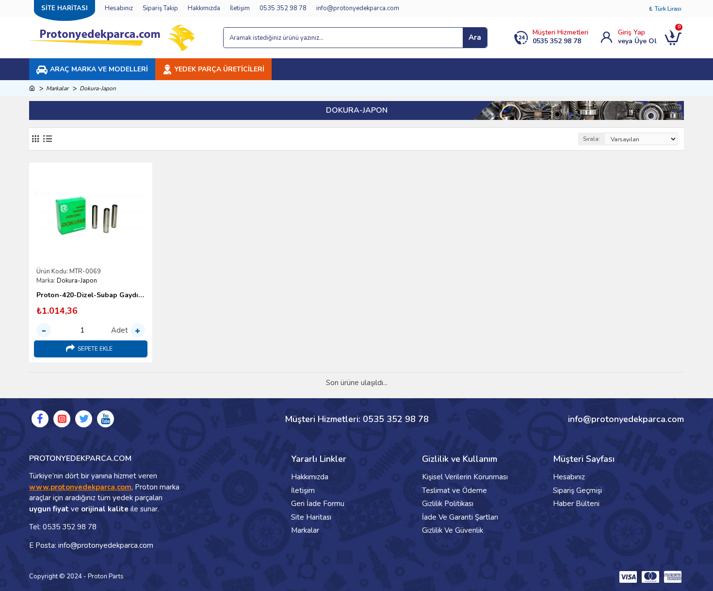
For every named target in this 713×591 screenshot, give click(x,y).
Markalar (57, 88)
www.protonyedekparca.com (80, 487)
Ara (475, 37)
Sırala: (591, 139)
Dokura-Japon (77, 280)
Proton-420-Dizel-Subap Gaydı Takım (90, 295)
